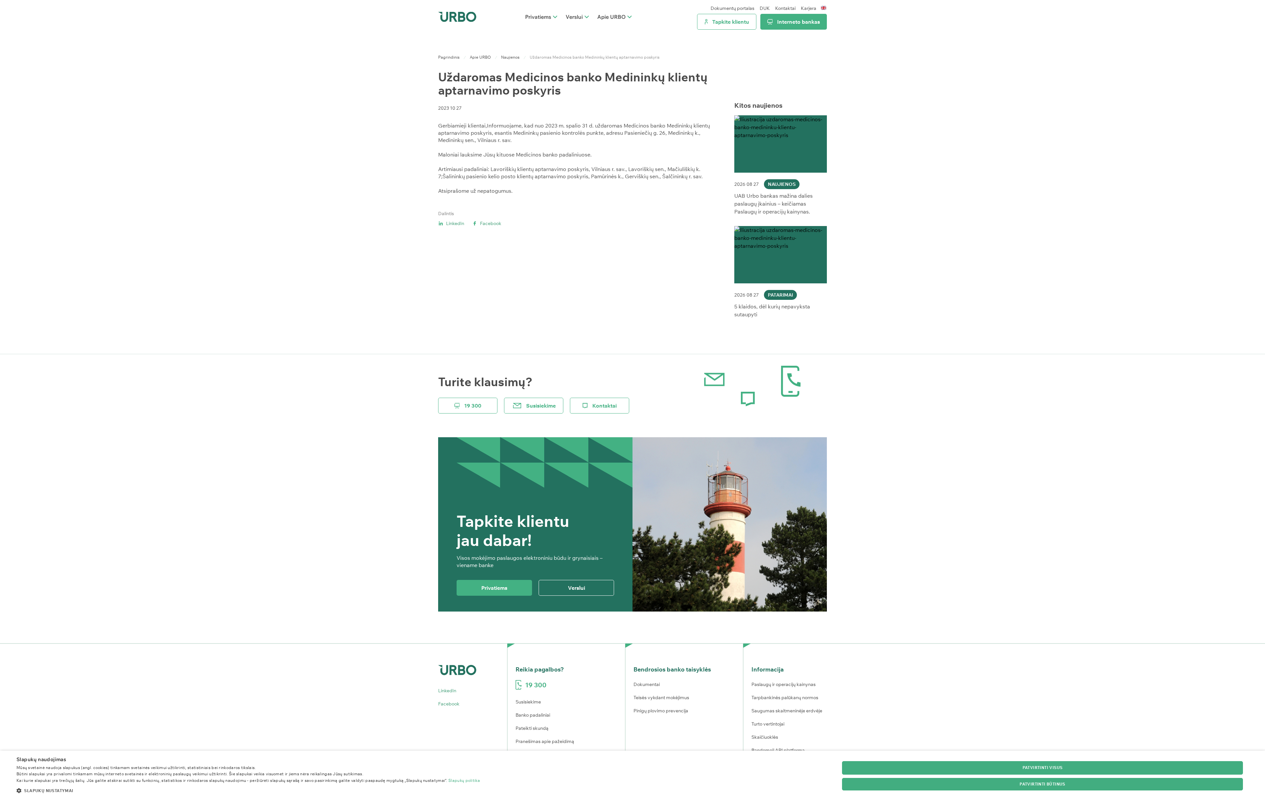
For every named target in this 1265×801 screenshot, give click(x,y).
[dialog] (632, 776)
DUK (765, 8)
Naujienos (510, 57)
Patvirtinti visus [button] (1043, 767)
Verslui (574, 17)
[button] (248, 790)
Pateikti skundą (532, 728)
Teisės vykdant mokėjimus (661, 698)
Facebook (490, 223)
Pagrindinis (449, 57)
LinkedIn (455, 223)
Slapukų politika (464, 780)
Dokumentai (646, 684)
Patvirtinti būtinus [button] (1042, 784)
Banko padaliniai (533, 715)
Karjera (808, 8)
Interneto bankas (798, 21)
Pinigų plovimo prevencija (660, 711)
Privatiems (538, 17)
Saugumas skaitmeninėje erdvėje (786, 711)
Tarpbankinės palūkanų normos (784, 698)
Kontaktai (785, 8)
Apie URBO (611, 17)
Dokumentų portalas (732, 8)
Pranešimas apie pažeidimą (545, 741)
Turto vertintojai (767, 724)
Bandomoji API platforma (778, 750)
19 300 (472, 405)
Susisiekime (541, 405)
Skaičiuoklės (764, 737)
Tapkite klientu (730, 21)
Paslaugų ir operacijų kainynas (783, 684)
